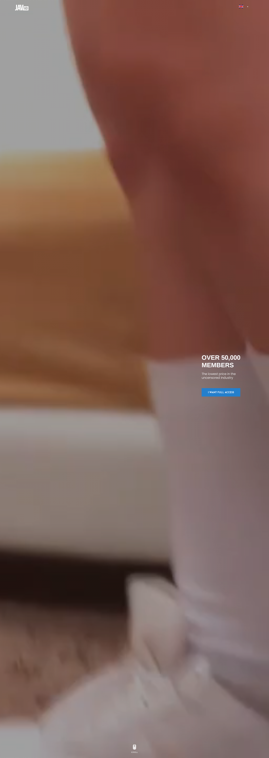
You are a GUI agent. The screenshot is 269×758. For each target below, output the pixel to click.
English (241, 6)
